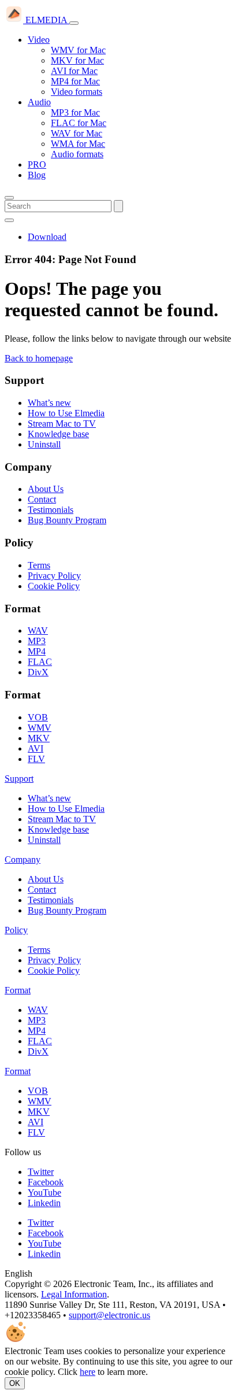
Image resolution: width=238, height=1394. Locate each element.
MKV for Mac (77, 60)
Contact (42, 499)
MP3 (37, 641)
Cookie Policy (54, 586)
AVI (35, 748)
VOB (38, 717)
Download (47, 237)
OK (14, 1383)
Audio (39, 102)
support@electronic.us (109, 1315)
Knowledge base (58, 434)
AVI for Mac (74, 71)
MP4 (37, 651)
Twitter (41, 1172)
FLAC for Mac (78, 123)
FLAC (40, 662)
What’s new (49, 403)
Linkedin (44, 1203)
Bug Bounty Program (67, 520)
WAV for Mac (76, 133)
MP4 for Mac (75, 81)
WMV (39, 728)
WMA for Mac (78, 144)
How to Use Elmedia (66, 413)
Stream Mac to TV (62, 423)
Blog (37, 175)
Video (39, 40)
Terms (39, 565)
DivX (38, 672)
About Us (46, 489)
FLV (36, 759)
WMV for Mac (78, 50)
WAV (38, 630)
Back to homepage (39, 358)
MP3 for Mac (75, 112)
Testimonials (50, 510)
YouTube (44, 1192)
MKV (39, 738)
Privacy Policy (54, 575)
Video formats (76, 92)
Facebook (46, 1182)
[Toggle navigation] (74, 23)
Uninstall (44, 444)
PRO (37, 164)
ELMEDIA (46, 20)
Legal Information (74, 1294)
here (87, 1372)
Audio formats (77, 154)
